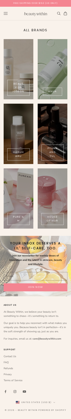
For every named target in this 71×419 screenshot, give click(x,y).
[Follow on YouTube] (24, 391)
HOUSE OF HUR (52, 218)
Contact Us (10, 356)
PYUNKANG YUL (53, 152)
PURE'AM (18, 218)
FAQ (6, 362)
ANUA (52, 91)
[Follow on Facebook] (5, 391)
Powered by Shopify (52, 410)
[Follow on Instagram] (15, 391)
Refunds (8, 368)
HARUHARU (18, 154)
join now (35, 287)
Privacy (8, 374)
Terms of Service (13, 380)
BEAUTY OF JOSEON (18, 87)
